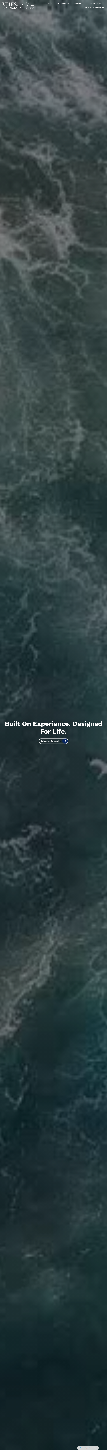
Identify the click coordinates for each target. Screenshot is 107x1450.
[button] (49, 3)
